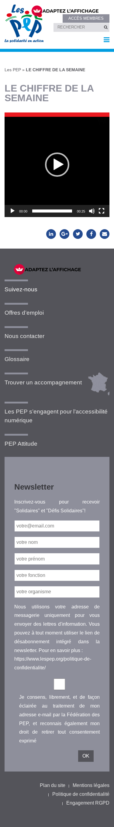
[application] (57, 164)
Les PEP (13, 69)
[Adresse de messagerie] (104, 234)
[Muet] (92, 211)
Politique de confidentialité (80, 794)
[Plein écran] (101, 211)
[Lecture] (12, 211)
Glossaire (17, 359)
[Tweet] (78, 234)
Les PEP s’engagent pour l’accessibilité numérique (56, 416)
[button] (57, 164)
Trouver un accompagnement (43, 382)
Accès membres (86, 18)
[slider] (52, 211)
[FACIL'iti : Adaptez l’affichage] (67, 10)
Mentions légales (91, 785)
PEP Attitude (21, 443)
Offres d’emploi (24, 313)
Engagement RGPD (87, 802)
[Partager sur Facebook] (91, 234)
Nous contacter (24, 336)
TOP (100, 817)
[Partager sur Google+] (64, 234)
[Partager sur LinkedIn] (51, 234)
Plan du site (52, 785)
